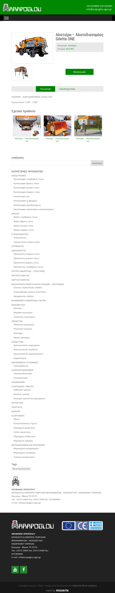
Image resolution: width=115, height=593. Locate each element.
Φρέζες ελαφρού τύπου (24, 230)
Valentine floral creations (84, 585)
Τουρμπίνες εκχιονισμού (24, 316)
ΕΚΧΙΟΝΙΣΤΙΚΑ (18, 305)
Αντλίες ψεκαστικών (22, 432)
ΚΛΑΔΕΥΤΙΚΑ (17, 341)
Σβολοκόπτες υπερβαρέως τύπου (28, 266)
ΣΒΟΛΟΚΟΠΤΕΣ (19, 250)
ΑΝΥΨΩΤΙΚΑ (17, 402)
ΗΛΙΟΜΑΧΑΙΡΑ (18, 382)
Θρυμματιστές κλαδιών (24, 296)
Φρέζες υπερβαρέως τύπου (26, 217)
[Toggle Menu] (6, 18)
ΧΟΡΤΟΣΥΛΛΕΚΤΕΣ (21, 280)
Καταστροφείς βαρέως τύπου (26, 183)
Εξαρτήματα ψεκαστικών (24, 427)
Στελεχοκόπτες (20, 237)
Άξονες (17, 419)
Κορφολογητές (20, 358)
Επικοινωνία (79, 72)
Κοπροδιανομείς (21, 377)
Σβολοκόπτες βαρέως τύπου (26, 262)
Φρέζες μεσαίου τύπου (24, 225)
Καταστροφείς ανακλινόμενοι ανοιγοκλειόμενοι (34, 209)
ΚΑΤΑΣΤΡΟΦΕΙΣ (19, 175)
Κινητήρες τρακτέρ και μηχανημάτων (29, 398)
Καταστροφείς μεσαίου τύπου (27, 187)
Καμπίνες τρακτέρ (21, 394)
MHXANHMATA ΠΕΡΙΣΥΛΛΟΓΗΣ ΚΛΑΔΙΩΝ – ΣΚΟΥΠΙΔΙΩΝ (38, 284)
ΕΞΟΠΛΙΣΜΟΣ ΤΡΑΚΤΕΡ (23, 386)
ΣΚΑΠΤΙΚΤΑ (17, 407)
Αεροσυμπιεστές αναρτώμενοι (27, 345)
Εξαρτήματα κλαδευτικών (25, 436)
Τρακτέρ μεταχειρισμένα (24, 457)
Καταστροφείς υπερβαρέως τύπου (29, 179)
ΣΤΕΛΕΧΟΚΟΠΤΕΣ (20, 234)
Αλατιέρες (72, 45)
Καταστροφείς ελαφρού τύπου (27, 192)
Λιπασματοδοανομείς (23, 373)
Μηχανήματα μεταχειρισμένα (26, 448)
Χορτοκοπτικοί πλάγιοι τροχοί (27, 242)
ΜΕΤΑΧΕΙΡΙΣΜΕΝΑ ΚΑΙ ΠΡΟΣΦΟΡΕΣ (28, 445)
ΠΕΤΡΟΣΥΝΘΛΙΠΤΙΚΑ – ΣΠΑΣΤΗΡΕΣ (28, 271)
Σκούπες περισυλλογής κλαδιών (28, 287)
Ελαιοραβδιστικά (21, 365)
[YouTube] (15, 569)
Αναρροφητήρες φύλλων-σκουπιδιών (30, 291)
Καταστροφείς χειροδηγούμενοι (27, 205)
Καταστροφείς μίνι (21, 196)
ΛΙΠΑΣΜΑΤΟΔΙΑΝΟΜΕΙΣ (23, 370)
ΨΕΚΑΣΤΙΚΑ (17, 321)
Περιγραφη (45, 88)
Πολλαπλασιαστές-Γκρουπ (25, 423)
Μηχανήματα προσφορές (25, 452)
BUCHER (70, 48)
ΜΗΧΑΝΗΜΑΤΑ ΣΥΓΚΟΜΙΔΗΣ (25, 362)
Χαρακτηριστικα (67, 88)
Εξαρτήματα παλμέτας (23, 440)
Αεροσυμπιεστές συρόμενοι (26, 349)
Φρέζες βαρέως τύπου (23, 221)
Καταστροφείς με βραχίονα (25, 200)
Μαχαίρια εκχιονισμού (23, 312)
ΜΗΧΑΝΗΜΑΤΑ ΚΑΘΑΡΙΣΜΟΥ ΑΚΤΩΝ (29, 300)
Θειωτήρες (18, 333)
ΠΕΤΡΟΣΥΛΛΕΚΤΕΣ (20, 275)
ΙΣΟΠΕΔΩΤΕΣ (18, 246)
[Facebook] (23, 569)
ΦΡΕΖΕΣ (15, 213)
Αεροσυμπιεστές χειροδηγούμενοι (28, 353)
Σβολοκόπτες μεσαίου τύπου (26, 258)
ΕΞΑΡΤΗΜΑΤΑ (18, 415)
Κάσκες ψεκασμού (22, 337)
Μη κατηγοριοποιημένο (21, 469)
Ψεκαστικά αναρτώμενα (24, 324)
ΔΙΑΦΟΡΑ (16, 411)
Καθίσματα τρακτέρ (22, 389)
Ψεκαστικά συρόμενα (23, 328)
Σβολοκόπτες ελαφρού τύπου (27, 254)
